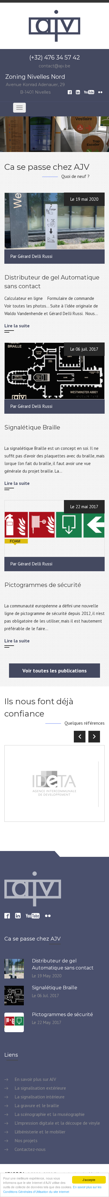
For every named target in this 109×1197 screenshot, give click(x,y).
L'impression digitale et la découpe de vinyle (56, 1123)
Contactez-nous (29, 1149)
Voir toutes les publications (54, 670)
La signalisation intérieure (39, 1097)
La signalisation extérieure (39, 1088)
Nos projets (25, 1140)
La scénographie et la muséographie (49, 1114)
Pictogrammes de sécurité (42, 584)
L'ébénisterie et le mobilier (39, 1132)
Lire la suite (17, 325)
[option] (54, 134)
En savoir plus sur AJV (34, 1079)
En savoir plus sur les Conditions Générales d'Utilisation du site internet (52, 1189)
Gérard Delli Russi (35, 256)
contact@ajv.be (54, 66)
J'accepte (89, 1179)
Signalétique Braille (32, 427)
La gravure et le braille (36, 1105)
